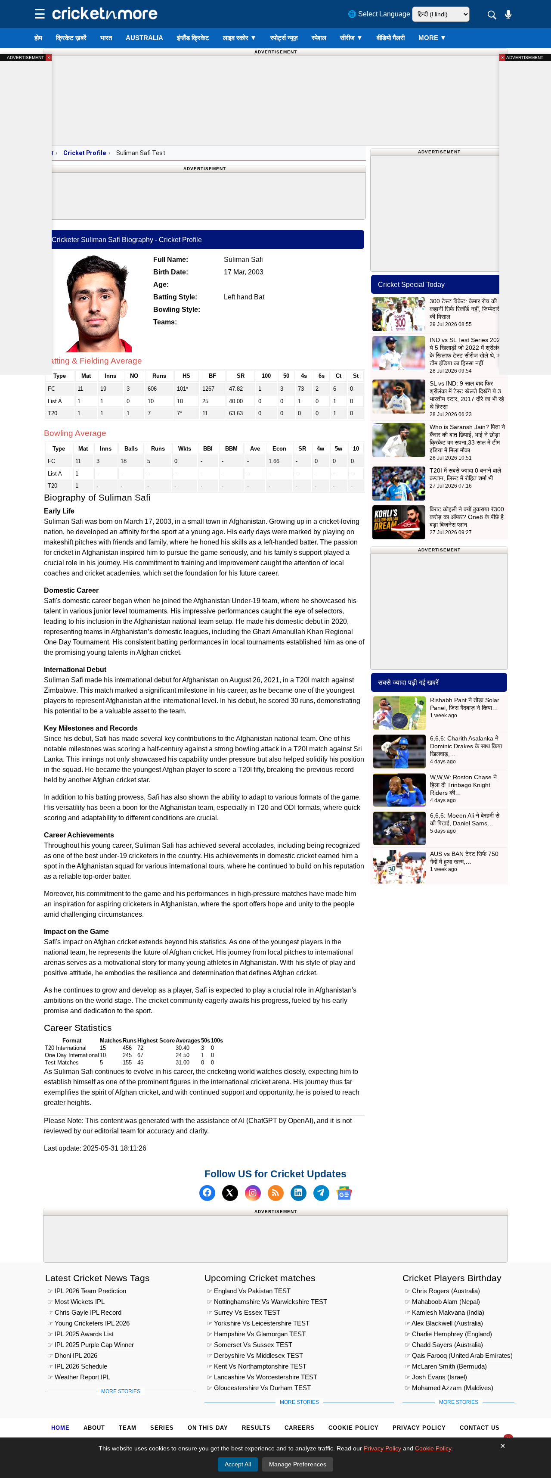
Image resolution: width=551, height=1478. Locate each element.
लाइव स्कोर (240, 37)
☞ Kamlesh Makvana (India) (444, 1312)
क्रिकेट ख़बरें (71, 37)
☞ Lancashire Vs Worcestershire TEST (262, 1377)
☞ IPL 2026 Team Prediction (86, 1290)
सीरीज (351, 37)
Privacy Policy (419, 1428)
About (94, 1428)
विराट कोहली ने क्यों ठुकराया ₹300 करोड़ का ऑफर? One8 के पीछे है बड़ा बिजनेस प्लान (467, 517)
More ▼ (432, 37)
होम (38, 37)
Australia (144, 37)
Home (60, 1428)
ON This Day (208, 1428)
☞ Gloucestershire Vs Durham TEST (259, 1387)
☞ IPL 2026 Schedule (77, 1366)
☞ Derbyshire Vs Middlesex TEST (255, 1355)
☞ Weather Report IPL (78, 1377)
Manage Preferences (297, 1464)
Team (127, 1428)
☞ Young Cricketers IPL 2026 (88, 1323)
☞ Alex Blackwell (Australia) (444, 1323)
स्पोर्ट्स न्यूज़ (284, 37)
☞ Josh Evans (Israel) (436, 1377)
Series (162, 1428)
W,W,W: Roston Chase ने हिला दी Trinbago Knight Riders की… (463, 785)
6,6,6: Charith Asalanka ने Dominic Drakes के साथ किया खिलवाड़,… (466, 746)
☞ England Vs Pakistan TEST (249, 1290)
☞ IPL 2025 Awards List (80, 1334)
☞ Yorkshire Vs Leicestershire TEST (258, 1323)
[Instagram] (253, 1193)
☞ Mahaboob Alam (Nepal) (442, 1301)
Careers (300, 1428)
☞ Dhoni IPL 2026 (72, 1355)
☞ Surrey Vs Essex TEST (243, 1312)
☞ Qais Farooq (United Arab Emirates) (459, 1355)
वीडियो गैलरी (391, 37)
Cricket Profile (84, 152)
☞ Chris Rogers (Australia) (442, 1290)
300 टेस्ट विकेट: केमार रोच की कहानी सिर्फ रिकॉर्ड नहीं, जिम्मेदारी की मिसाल (465, 309)
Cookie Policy (353, 1428)
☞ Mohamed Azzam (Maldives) (449, 1387)
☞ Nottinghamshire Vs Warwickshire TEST (267, 1301)
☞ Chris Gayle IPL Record (84, 1312)
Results (256, 1428)
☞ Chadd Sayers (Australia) (444, 1344)
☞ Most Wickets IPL (76, 1301)
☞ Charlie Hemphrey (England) (448, 1334)
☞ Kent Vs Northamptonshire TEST (256, 1366)
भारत (106, 37)
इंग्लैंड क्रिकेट (193, 37)
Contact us (480, 1428)
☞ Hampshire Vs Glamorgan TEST (256, 1334)
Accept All (238, 1464)
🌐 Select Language (379, 14)
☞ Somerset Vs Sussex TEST (249, 1344)
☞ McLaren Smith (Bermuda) (446, 1366)
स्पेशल (319, 37)
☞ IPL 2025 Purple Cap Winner (90, 1344)
